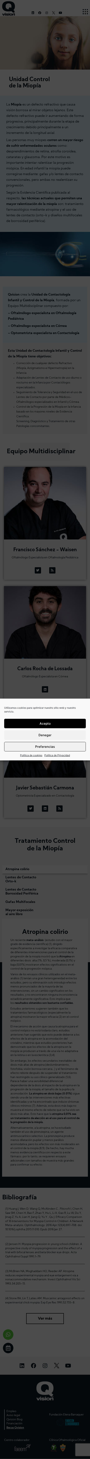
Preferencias (45, 747)
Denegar (45, 735)
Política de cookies (31, 755)
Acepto (45, 724)
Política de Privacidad (57, 755)
